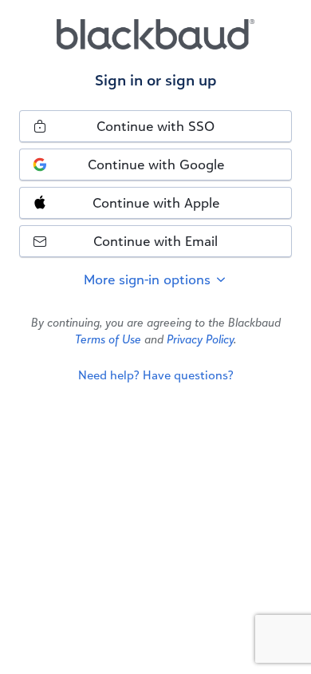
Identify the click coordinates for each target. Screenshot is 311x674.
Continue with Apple (156, 202)
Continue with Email (155, 240)
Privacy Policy (200, 339)
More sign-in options (149, 279)
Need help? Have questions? (156, 375)
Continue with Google (156, 164)
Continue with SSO (155, 125)
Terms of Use (108, 339)
